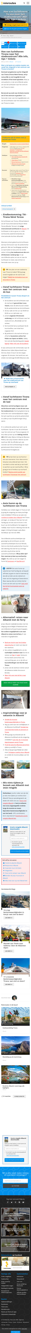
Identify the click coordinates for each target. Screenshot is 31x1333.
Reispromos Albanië (11, 865)
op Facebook (11, 1255)
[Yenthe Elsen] (14, 998)
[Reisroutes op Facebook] (7, 1202)
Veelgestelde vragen (7, 1286)
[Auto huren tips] (15, 604)
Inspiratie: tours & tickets (13, 868)
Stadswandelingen (6, 1302)
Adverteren (20, 1276)
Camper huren (14, 46)
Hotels (7, 43)
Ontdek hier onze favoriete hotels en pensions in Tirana (16, 729)
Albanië (11, 35)
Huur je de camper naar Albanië (15, 873)
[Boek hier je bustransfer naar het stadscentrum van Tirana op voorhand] (15, 370)
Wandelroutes (5, 1309)
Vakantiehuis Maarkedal (8, 1314)
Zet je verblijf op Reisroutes (21, 1285)
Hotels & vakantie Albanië (13, 863)
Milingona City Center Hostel (18, 163)
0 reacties (18, 61)
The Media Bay (6, 1319)
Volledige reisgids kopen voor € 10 (16, 25)
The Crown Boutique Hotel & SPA (19, 157)
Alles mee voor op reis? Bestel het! (16, 881)
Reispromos (14, 43)
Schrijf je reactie (19, 1096)
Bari (13, 655)
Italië (18, 655)
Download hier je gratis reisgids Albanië (19, 144)
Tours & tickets (22, 43)
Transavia (12, 149)
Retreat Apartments (16, 162)
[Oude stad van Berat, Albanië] (7, 764)
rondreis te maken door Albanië (11, 517)
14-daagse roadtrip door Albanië (18, 752)
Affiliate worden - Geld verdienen (22, 1293)
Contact (8, 1325)
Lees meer (8, 917)
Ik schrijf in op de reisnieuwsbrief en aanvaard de (18, 844)
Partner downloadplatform (22, 1289)
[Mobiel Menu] (28, 3)
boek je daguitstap (16, 198)
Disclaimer (19, 1322)
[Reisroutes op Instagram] (19, 1202)
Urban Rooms (15, 160)
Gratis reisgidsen (6, 1276)
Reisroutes (8, 3)
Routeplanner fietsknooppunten (6, 1291)
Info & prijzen (9, 386)
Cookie (14, 1322)
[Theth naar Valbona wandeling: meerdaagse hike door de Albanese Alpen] (15, 934)
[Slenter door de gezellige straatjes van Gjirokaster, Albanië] (7, 774)
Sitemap (3, 1325)
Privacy (10, 1322)
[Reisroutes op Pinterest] (15, 1202)
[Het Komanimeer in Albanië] (23, 764)
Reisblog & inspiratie (7, 1288)
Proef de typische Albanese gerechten (17, 745)
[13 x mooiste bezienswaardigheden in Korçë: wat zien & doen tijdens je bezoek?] (15, 900)
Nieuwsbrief (20, 1279)
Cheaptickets (19, 149)
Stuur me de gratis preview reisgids (16, 28)
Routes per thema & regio (8, 1312)
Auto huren (22, 46)
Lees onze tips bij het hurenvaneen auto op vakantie (15, 586)
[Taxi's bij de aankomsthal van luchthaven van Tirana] (15, 489)
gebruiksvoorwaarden (18, 847)
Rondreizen (4, 1304)
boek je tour (18, 188)
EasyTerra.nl (20, 561)
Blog (8, 35)
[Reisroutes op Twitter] (11, 1202)
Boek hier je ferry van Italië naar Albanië (15, 684)
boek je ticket (24, 193)
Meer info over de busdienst (19, 343)
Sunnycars (18, 173)
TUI (23, 148)
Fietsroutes (4, 1307)
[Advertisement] (15, 1114)
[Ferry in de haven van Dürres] (15, 699)
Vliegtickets (5, 46)
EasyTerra (23, 174)
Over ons (19, 1281)
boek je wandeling (19, 183)
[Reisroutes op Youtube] (23, 1202)
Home (4, 35)
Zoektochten (5, 1279)
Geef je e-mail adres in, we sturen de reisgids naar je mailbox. (17, 833)
